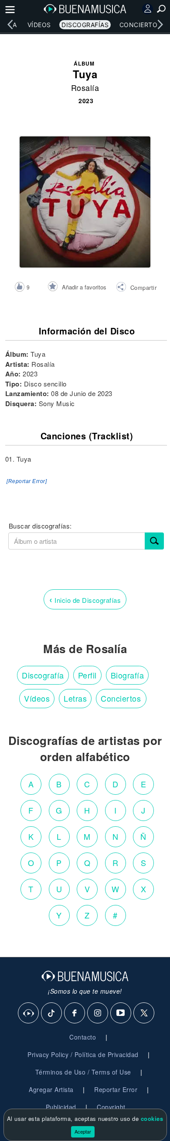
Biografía (127, 675)
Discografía (43, 675)
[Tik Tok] (51, 1013)
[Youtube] (121, 1013)
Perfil (87, 675)
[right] (160, 24)
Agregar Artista (51, 1089)
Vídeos (39, 24)
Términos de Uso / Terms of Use (83, 1072)
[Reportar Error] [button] (27, 481)
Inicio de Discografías (85, 599)
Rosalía (85, 87)
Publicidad (61, 1107)
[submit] (154, 541)
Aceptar (83, 1131)
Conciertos (140, 24)
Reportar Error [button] (115, 1089)
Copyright (111, 1107)
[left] (10, 24)
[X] (144, 1013)
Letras (75, 698)
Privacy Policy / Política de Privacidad (83, 1054)
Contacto (82, 1037)
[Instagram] (98, 1013)
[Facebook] (75, 1013)
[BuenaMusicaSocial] (28, 1013)
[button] (136, 288)
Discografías (85, 24)
